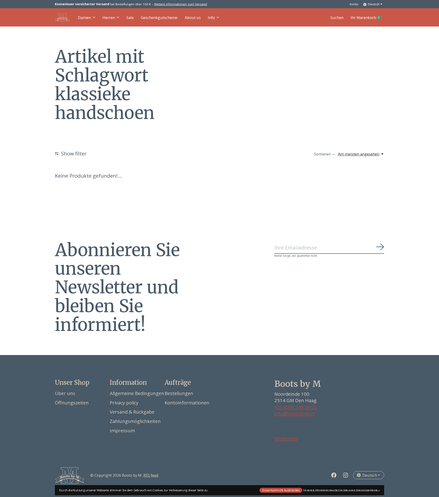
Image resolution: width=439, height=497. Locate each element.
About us (193, 17)
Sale (130, 17)
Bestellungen (179, 393)
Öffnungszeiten (72, 402)
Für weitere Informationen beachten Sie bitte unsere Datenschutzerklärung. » (341, 490)
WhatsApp (285, 438)
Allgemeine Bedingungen (137, 393)
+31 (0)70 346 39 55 (295, 407)
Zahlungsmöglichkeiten (135, 421)
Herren (108, 17)
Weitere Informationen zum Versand (180, 4)
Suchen (336, 17)
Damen (84, 17)
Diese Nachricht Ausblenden (281, 490)
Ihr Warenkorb (367, 17)
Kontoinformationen (187, 402)
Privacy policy (124, 402)
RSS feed (150, 475)
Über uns (65, 393)
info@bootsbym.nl (294, 413)
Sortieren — (324, 154)
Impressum (122, 430)
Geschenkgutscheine (159, 17)
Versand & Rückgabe (132, 412)
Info (211, 17)
